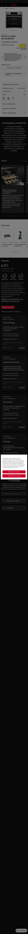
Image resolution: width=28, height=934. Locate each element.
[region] (14, 467)
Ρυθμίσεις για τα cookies (14, 471)
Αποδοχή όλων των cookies (14, 475)
